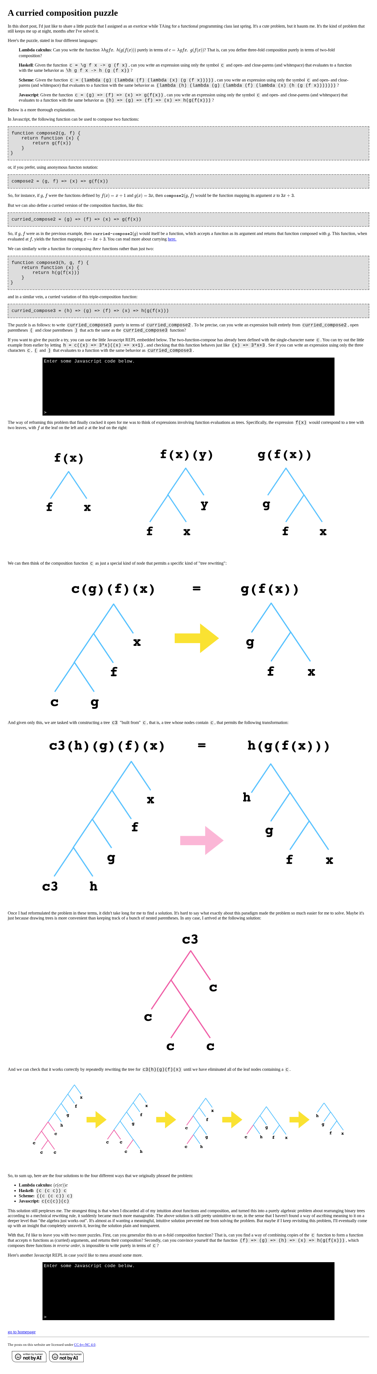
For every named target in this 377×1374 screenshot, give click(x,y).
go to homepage (22, 1332)
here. (172, 239)
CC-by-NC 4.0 (84, 1345)
